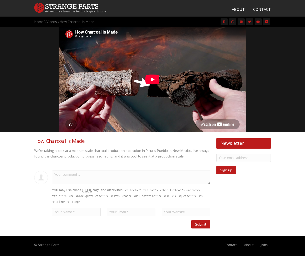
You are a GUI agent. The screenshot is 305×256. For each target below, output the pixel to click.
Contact (262, 9)
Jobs (264, 245)
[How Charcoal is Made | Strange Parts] (70, 7)
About (238, 9)
